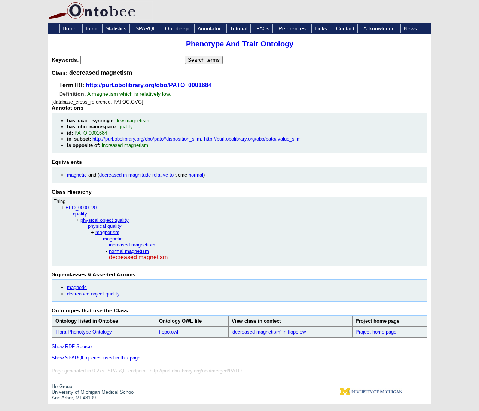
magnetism (107, 232)
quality (80, 214)
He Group (62, 386)
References (292, 28)
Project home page (376, 332)
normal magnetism (129, 251)
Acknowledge (379, 28)
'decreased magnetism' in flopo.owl (269, 332)
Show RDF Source (72, 346)
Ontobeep (177, 28)
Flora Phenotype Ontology (83, 332)
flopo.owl (168, 332)
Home (69, 28)
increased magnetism (132, 245)
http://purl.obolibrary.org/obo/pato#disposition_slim (146, 139)
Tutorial (238, 28)
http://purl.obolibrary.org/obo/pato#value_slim (252, 139)
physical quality (105, 226)
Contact (345, 28)
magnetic (77, 175)
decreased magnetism (138, 257)
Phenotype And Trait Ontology (239, 44)
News (410, 28)
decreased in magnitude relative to (136, 175)
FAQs (262, 28)
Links (321, 28)
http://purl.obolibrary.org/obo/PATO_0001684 (149, 85)
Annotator (209, 28)
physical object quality (104, 220)
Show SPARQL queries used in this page (96, 358)
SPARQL (145, 28)
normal (196, 175)
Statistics (116, 28)
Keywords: (66, 60)
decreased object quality (93, 294)
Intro (91, 28)
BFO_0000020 (81, 208)
